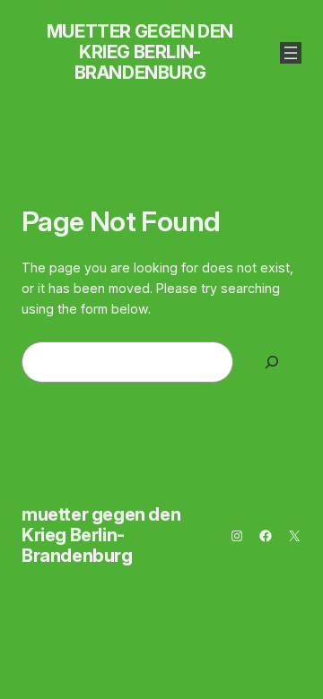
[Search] (271, 362)
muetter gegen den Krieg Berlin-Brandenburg (140, 52)
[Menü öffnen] (290, 53)
